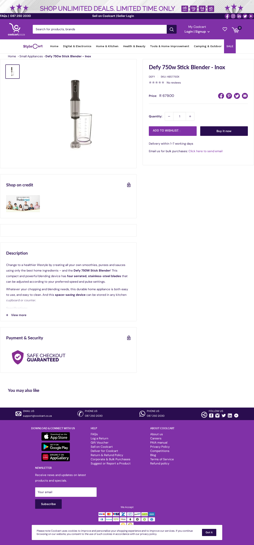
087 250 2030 (20, 16)
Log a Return (99, 438)
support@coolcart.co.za (37, 416)
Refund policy (159, 463)
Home (12, 56)
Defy (152, 76)
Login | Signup (196, 31)
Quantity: (155, 116)
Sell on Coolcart (102, 447)
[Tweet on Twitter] (237, 96)
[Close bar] (251, 2)
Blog (153, 455)
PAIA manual (158, 443)
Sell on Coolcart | (104, 16)
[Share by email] (245, 96)
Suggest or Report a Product (111, 463)
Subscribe (48, 504)
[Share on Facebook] (221, 96)
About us (156, 434)
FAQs (94, 434)
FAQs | (4, 16)
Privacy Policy (160, 447)
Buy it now (223, 131)
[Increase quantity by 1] (190, 116)
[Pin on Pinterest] (229, 96)
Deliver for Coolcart (104, 451)
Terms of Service (162, 459)
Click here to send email (205, 151)
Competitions (159, 451)
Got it (209, 532)
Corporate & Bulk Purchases (110, 459)
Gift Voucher (100, 443)
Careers (156, 438)
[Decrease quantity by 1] (169, 116)
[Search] (172, 29)
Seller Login (125, 16)
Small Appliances (31, 56)
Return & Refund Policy (107, 455)
